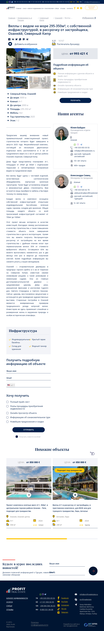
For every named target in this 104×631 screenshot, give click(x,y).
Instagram (65, 605)
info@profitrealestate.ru (92, 2)
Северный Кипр (44, 19)
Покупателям (49, 8)
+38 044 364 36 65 (47, 605)
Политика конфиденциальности (39, 623)
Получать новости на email (29, 437)
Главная (18, 8)
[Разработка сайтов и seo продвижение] (91, 625)
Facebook (65, 598)
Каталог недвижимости (35, 8)
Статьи (57, 8)
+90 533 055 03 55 (82, 147)
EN (81, 2)
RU (63, 2)
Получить (75, 100)
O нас (24, 8)
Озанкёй (58, 18)
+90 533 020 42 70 (82, 190)
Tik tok (63, 609)
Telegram (64, 612)
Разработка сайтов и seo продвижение (71, 625)
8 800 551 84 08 (46, 609)
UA (49, 2)
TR (21, 2)
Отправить (28, 429)
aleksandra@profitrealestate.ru (87, 193)
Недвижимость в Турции (25, 19)
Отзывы (62, 8)
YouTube (64, 601)
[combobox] (10, 385)
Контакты (70, 8)
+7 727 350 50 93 (47, 602)
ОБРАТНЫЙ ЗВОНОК (91, 7)
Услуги (9, 602)
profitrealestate (85, 599)
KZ (35, 2)
